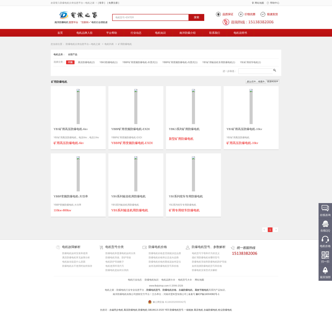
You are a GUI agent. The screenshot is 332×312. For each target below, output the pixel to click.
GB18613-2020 (156, 310)
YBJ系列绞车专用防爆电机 (186, 196)
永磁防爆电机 (210, 310)
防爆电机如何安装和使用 (75, 253)
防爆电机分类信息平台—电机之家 (83, 44)
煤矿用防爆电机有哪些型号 (206, 257)
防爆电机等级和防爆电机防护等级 (209, 261)
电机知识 (160, 32)
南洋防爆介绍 (187, 32)
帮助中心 (274, 3)
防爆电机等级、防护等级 (118, 257)
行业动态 (136, 32)
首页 (60, 32)
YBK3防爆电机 (109, 62)
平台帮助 (111, 32)
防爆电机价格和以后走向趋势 (164, 257)
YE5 (167, 310)
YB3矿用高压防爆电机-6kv (71, 129)
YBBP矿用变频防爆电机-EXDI (130, 129)
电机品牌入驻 (84, 32)
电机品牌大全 (168, 279)
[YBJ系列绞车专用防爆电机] (193, 190)
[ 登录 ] (101, 3)
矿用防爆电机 (125, 44)
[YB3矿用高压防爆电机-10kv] (251, 123)
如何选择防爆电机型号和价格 (164, 266)
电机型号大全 (185, 279)
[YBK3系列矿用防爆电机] (193, 123)
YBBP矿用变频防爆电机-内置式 (180, 62)
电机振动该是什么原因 (73, 261)
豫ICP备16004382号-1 (207, 294)
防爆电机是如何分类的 (117, 270)
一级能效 (188, 310)
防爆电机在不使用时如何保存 (77, 266)
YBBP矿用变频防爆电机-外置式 (140, 62)
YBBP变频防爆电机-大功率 (71, 196)
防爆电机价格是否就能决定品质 (165, 253)
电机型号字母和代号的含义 (206, 253)
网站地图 (259, 3)
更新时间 (271, 81)
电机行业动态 (135, 279)
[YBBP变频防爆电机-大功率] (78, 190)
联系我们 (214, 32)
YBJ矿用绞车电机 (250, 62)
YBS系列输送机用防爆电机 (128, 196)
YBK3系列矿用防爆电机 (184, 129)
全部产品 (72, 54)
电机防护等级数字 (114, 261)
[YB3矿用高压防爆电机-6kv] (78, 123)
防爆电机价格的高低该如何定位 (165, 261)
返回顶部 (325, 277)
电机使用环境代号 (114, 266)
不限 (70, 62)
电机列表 (109, 44)
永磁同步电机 (116, 310)
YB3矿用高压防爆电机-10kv (244, 129)
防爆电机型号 (176, 310)
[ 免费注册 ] (113, 3)
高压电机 (198, 310)
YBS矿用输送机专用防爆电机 (218, 62)
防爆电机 (142, 310)
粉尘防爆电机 (225, 310)
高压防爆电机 (86, 62)
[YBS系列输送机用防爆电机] (135, 190)
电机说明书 (240, 32)
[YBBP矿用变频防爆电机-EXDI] (135, 123)
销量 (260, 81)
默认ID (250, 81)
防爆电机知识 (152, 279)
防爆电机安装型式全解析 (204, 270)
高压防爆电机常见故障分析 (76, 257)
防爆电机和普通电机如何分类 (120, 253)
